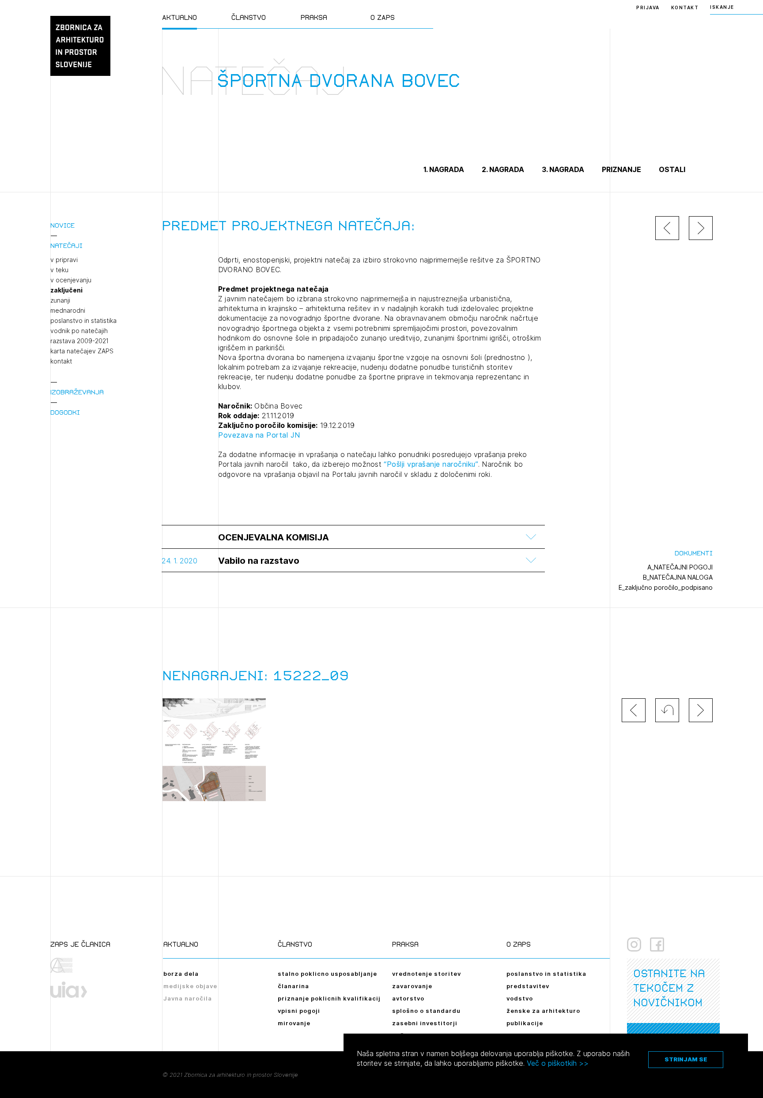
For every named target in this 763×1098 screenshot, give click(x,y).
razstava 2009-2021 (79, 341)
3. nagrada (563, 169)
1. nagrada (443, 169)
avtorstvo (408, 998)
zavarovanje (412, 986)
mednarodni (67, 311)
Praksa (314, 17)
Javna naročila (187, 998)
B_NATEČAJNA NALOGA (678, 577)
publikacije (524, 1023)
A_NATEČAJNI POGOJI (680, 567)
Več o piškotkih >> (558, 1063)
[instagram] (634, 944)
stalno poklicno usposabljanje (327, 974)
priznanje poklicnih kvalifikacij (329, 998)
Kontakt (685, 7)
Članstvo (248, 17)
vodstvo (519, 998)
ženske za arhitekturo (543, 1011)
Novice (62, 225)
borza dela (181, 974)
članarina (293, 986)
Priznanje (621, 169)
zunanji (60, 300)
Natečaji (66, 245)
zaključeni (66, 290)
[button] (667, 710)
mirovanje (294, 1023)
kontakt (61, 361)
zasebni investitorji (424, 1023)
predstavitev (527, 986)
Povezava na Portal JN (259, 435)
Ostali (672, 169)
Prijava (648, 7)
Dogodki (65, 412)
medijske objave (190, 986)
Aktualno (179, 17)
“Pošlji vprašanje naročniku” (431, 464)
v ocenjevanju (70, 280)
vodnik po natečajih (79, 331)
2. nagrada (503, 169)
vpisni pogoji (299, 1011)
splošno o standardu (426, 1011)
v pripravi (64, 260)
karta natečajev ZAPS (81, 351)
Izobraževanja (77, 392)
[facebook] (657, 944)
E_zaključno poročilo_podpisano (666, 587)
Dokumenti (694, 553)
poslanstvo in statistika (83, 321)
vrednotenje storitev (426, 974)
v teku (59, 270)
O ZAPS (382, 17)
